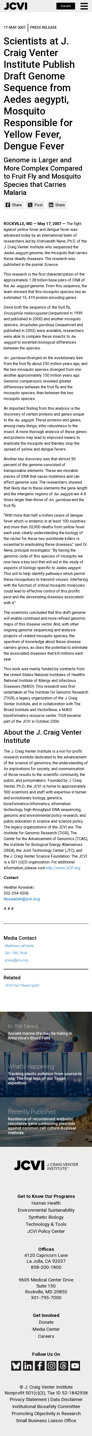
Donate (66, 6)
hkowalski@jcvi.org (22, 899)
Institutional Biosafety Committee (46, 1406)
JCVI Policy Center (46, 1231)
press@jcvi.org (16, 960)
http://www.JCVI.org (63, 868)
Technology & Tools (46, 1224)
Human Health (46, 1203)
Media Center (46, 1329)
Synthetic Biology (46, 1217)
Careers (46, 1336)
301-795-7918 (16, 953)
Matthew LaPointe (19, 946)
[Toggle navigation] (84, 6)
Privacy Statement (28, 1399)
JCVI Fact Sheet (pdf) (22, 985)
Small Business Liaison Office (46, 1420)
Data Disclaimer (66, 1399)
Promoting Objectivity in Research (46, 1413)
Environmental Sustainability (46, 1210)
